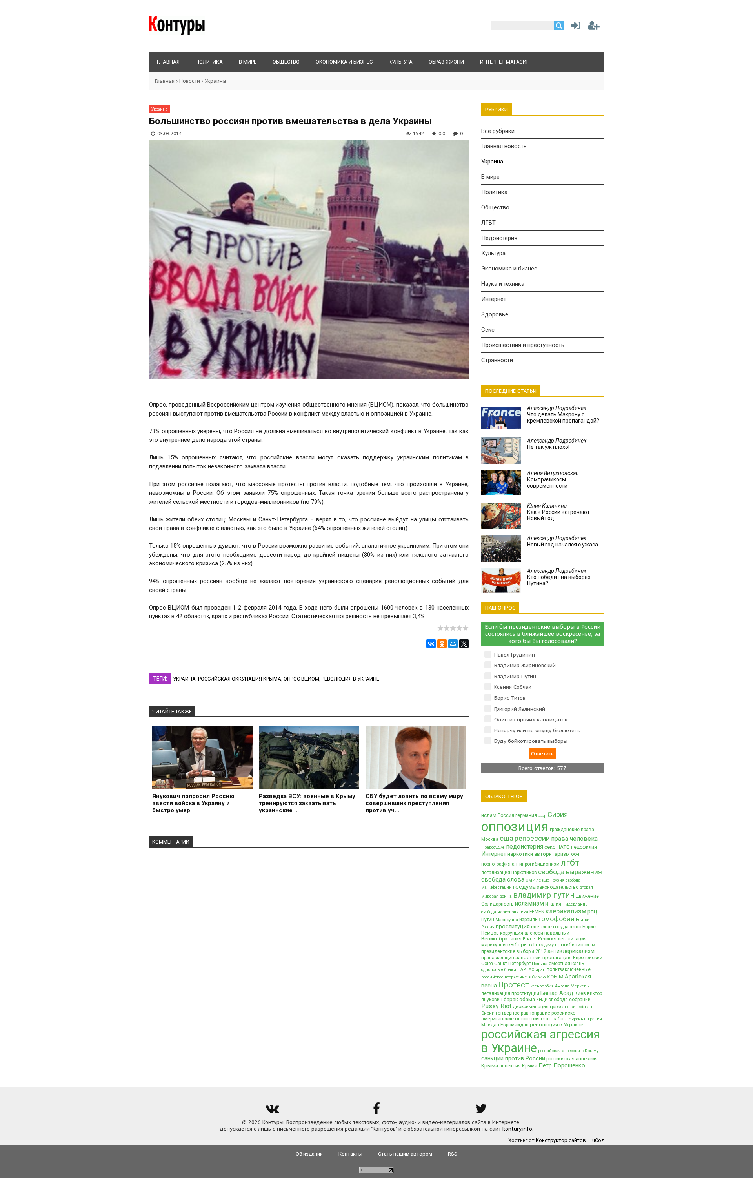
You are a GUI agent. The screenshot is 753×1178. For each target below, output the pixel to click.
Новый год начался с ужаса (562, 541)
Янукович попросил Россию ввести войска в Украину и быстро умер (193, 803)
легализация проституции (510, 993)
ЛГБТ (488, 222)
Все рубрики (498, 130)
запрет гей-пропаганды (543, 957)
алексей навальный (546, 933)
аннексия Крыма (518, 1066)
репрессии (532, 838)
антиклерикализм (571, 951)
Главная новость (504, 146)
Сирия (557, 814)
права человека (574, 838)
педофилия (584, 847)
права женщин (497, 957)
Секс (488, 329)
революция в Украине (350, 679)
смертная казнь (566, 963)
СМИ (530, 880)
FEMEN (536, 912)
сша (506, 838)
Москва (489, 839)
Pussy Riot (496, 1006)
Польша (539, 963)
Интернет (493, 299)
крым (555, 976)
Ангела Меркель (572, 986)
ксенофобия (542, 986)
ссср (542, 815)
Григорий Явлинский (519, 709)
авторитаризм (552, 854)
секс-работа (554, 1019)
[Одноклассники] (442, 643)
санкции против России (513, 1058)
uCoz (598, 1140)
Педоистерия (499, 237)
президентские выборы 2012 (513, 951)
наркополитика (512, 912)
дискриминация (531, 1006)
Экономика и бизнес (509, 268)
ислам (489, 815)
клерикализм (566, 911)
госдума (524, 886)
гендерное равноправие (523, 1013)
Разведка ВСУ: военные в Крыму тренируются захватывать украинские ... (307, 803)
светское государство (556, 926)
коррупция (511, 933)
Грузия (557, 880)
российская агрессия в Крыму (568, 1050)
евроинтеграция (585, 1019)
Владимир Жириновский (525, 665)
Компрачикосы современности (552, 479)
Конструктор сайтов (561, 1140)
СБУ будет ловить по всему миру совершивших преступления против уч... (414, 803)
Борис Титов (510, 698)
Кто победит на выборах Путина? (559, 577)
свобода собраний (569, 999)
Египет (530, 939)
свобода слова (502, 879)
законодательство (557, 887)
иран (540, 969)
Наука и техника (502, 283)
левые (543, 880)
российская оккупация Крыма (239, 679)
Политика (494, 192)
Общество (495, 207)
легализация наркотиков (509, 872)
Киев (580, 993)
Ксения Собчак (512, 687)
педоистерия (524, 846)
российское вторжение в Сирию (513, 977)
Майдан (490, 1024)
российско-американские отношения (529, 1016)
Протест (513, 984)
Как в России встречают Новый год (558, 512)
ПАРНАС (525, 969)
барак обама (519, 999)
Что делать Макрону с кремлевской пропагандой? (563, 414)
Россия (506, 815)
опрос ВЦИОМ (301, 679)
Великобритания (501, 939)
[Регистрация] (594, 27)
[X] (464, 643)
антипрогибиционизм (536, 864)
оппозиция (515, 826)
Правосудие (493, 847)
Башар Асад (556, 992)
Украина (215, 81)
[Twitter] (481, 1111)
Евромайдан (514, 1024)
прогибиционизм (575, 944)
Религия (547, 939)
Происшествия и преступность (522, 344)
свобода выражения (570, 872)
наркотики (520, 854)
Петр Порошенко (561, 1065)
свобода (488, 912)
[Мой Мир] (453, 643)
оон (575, 854)
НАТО (563, 847)
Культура (493, 253)
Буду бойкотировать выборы (530, 741)
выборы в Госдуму (530, 944)
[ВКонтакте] (431, 643)
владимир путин (544, 895)
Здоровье (494, 314)
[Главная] (177, 33)
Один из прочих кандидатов (530, 719)
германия (526, 815)
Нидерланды (575, 904)
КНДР (541, 999)
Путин (487, 919)
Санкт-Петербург (512, 963)
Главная (165, 81)
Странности (497, 360)
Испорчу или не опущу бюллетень (537, 730)
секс (549, 847)
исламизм (529, 903)
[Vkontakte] (272, 1111)
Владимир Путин (515, 676)
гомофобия (556, 919)
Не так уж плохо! (556, 443)
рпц (592, 911)
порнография (496, 864)
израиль (528, 919)
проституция (513, 926)
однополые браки (498, 969)
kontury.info (517, 1128)
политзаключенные (569, 969)
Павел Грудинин (514, 655)
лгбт (570, 862)
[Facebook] (376, 1111)
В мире (490, 176)
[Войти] (574, 27)
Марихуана (506, 919)
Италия (553, 904)
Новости (189, 81)
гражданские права (572, 829)
